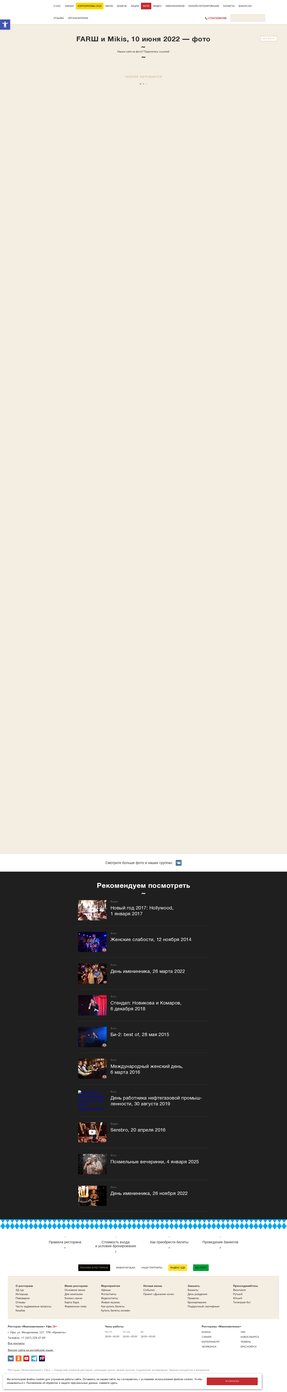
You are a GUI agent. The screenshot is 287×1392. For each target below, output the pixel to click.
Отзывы (58, 18)
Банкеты (229, 6)
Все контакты (16, 1343)
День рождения (197, 1294)
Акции (135, 6)
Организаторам (78, 18)
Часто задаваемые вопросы (33, 1306)
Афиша (69, 6)
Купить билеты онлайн (115, 1310)
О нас (57, 6)
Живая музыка (125, 1267)
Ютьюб (237, 1298)
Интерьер (22, 1294)
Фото (146, 6)
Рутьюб (237, 1294)
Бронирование (197, 1302)
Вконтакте (239, 1290)
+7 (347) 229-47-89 (33, 1337)
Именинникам (175, 6)
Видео (157, 6)
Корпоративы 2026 (90, 6)
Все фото (268, 38)
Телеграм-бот (242, 1302)
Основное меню (75, 1290)
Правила (193, 1298)
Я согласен (232, 1381)
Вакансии (245, 6)
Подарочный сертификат (204, 1306)
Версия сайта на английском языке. (31, 1350)
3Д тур (20, 1290)
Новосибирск (250, 1337)
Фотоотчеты (108, 1294)
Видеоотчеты (109, 1298)
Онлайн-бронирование (203, 6)
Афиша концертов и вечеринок (189, 1370)
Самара (206, 1337)
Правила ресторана (65, 1242)
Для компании (74, 1294)
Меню (109, 6)
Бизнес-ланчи (73, 1298)
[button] (5, 25)
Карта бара (72, 1302)
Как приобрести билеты (169, 1242)
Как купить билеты (113, 1306)
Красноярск (249, 1346)
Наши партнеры (151, 1267)
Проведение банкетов (220, 1242)
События (149, 1290)
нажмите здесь (108, 1383)
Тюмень (246, 1341)
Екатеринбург (211, 1341)
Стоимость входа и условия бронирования (115, 1244)
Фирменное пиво (75, 1306)
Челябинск (209, 1346)
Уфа (243, 1332)
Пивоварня (23, 1298)
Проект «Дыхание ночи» (158, 1294)
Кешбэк (122, 6)
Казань (206, 1332)
